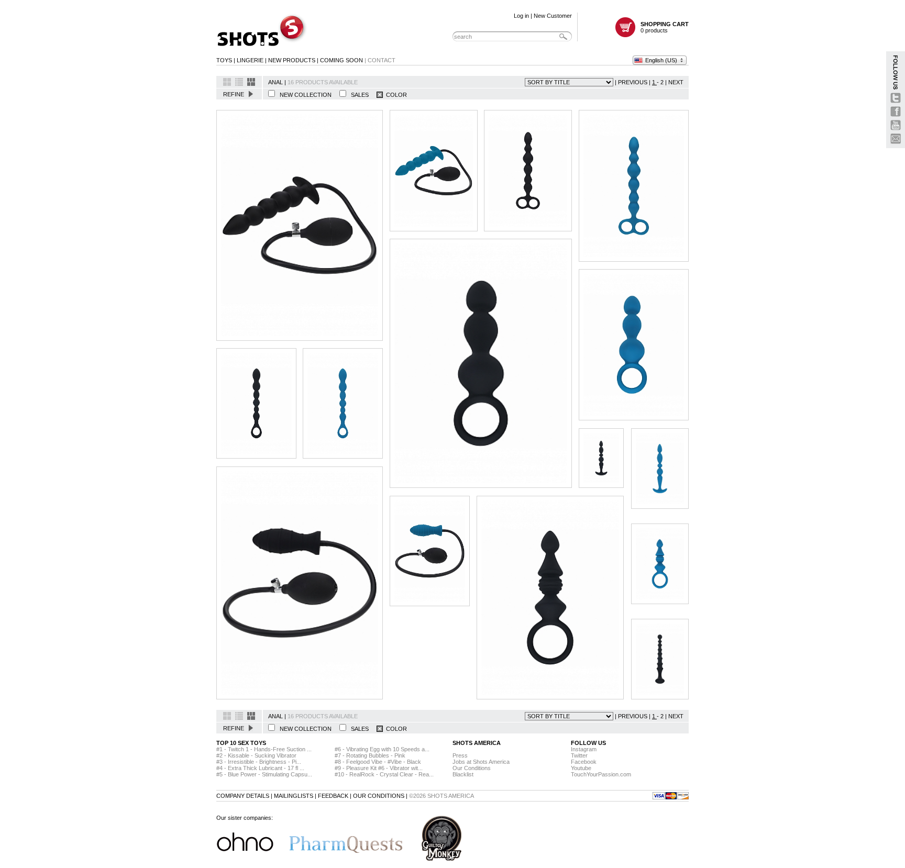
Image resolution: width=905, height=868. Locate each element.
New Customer (553, 16)
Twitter (579, 755)
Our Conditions (471, 768)
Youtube (581, 768)
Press (460, 755)
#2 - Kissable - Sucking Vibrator (256, 755)
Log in (521, 16)
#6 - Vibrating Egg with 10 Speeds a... (382, 749)
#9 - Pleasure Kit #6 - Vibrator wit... (379, 768)
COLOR (395, 95)
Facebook (584, 762)
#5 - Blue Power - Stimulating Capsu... (264, 774)
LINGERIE (250, 60)
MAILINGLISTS (293, 796)
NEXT (675, 82)
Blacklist (462, 774)
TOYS (224, 60)
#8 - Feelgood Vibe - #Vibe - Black (378, 762)
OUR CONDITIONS (378, 796)
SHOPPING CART (665, 24)
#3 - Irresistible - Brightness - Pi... (258, 762)
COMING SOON (341, 60)
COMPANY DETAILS (242, 796)
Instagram (584, 749)
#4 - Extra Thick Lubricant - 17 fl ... (260, 768)
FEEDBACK (333, 796)
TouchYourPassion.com (601, 774)
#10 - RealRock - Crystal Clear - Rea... (384, 774)
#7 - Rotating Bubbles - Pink (370, 755)
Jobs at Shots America (481, 762)
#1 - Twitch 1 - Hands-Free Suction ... (264, 749)
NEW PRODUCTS (291, 60)
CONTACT (381, 60)
